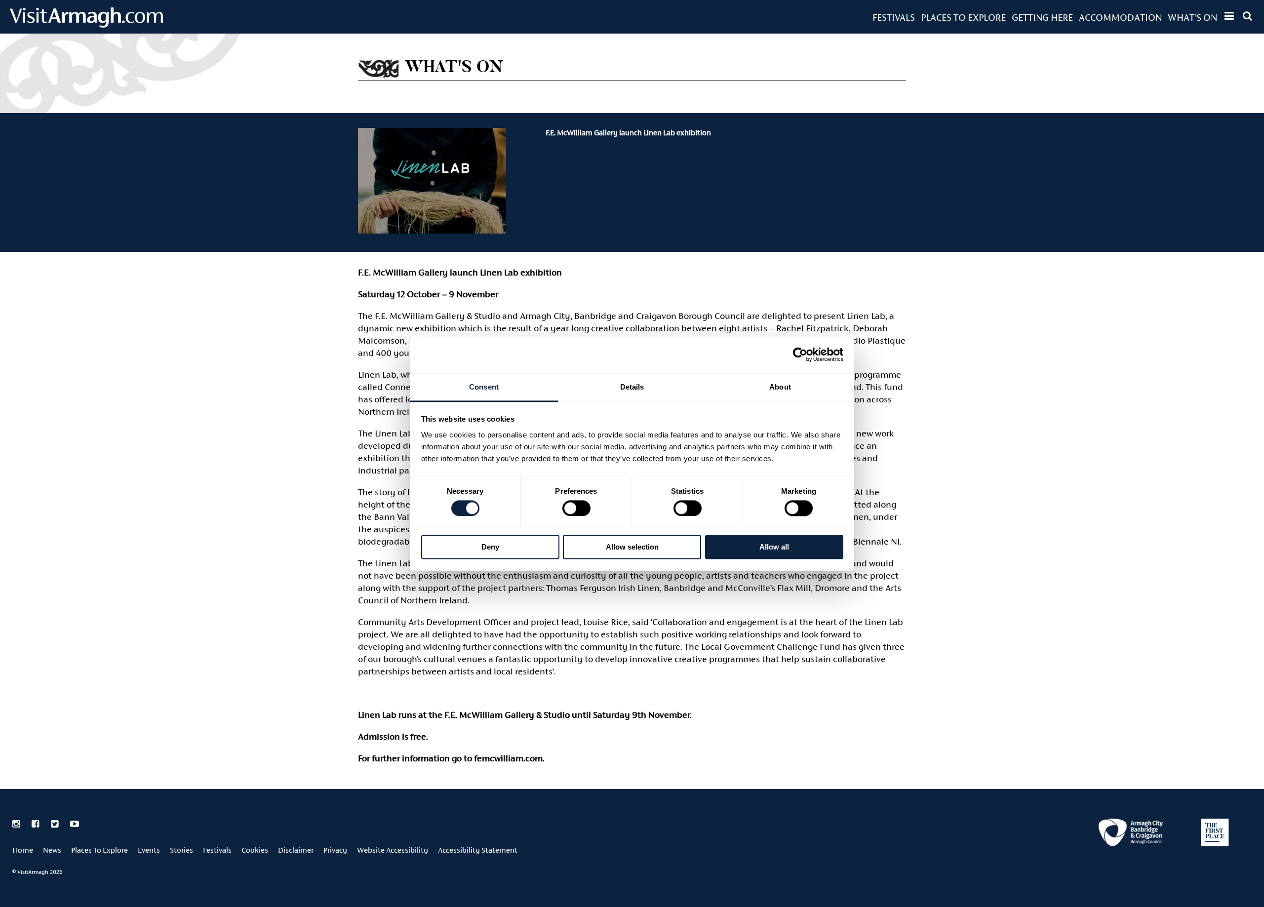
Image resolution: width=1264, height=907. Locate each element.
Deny (490, 547)
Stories (181, 850)
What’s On (1192, 17)
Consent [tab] (484, 387)
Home (22, 850)
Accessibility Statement (477, 850)
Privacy (335, 850)
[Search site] (1247, 16)
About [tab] (780, 387)
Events (149, 850)
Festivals (893, 17)
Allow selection (632, 547)
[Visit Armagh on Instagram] (17, 824)
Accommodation (1120, 17)
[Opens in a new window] (1131, 834)
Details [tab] (632, 387)
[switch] (576, 508)
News (52, 850)
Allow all (774, 547)
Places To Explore (963, 17)
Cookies (254, 850)
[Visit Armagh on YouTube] (74, 824)
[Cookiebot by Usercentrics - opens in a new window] (800, 354)
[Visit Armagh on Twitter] (55, 824)
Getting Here (1042, 17)
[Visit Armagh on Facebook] (36, 824)
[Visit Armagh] (86, 24)
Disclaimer (296, 850)
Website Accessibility (392, 850)
